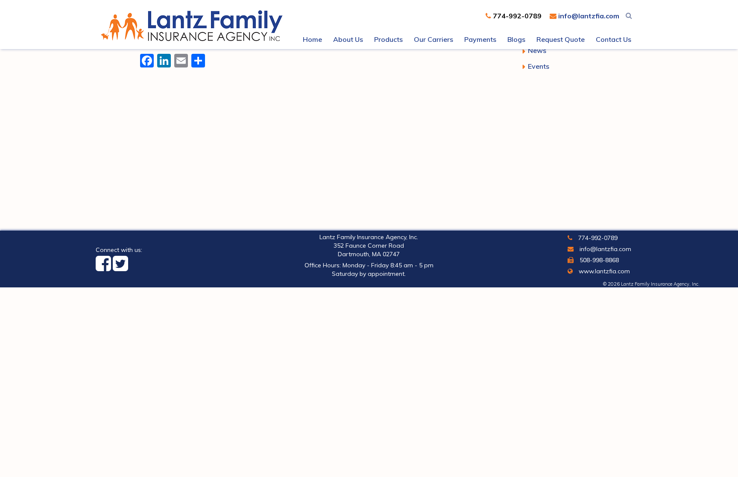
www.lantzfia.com (603, 271)
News (537, 50)
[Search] (629, 15)
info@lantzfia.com (587, 16)
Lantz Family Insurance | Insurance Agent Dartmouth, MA (194, 26)
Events (538, 66)
